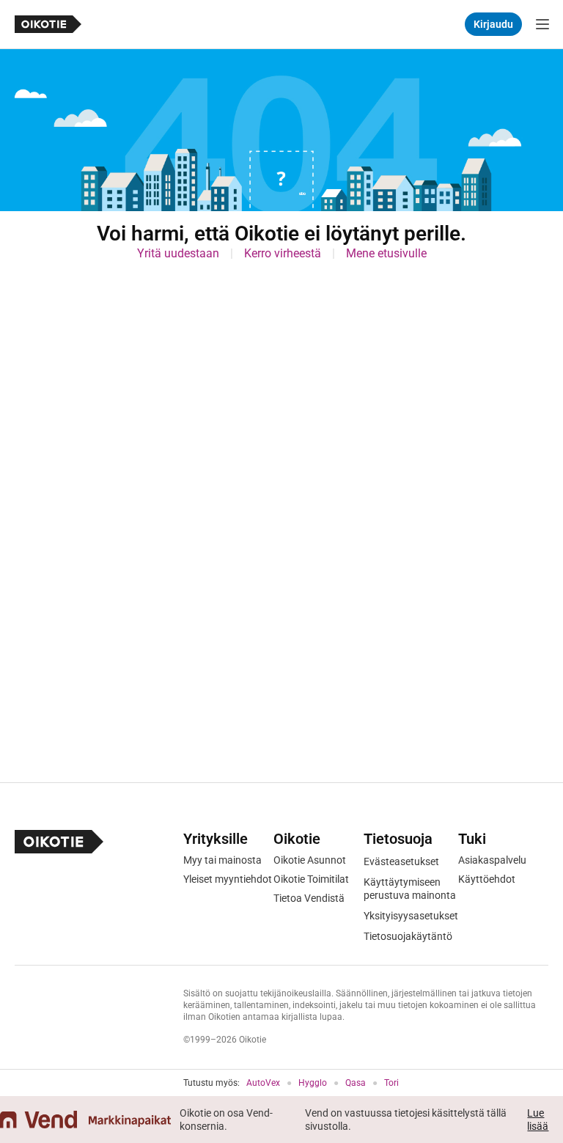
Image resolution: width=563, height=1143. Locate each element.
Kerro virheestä (282, 253)
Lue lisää (537, 1119)
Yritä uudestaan (178, 253)
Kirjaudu (493, 24)
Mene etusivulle (386, 253)
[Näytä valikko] (542, 24)
